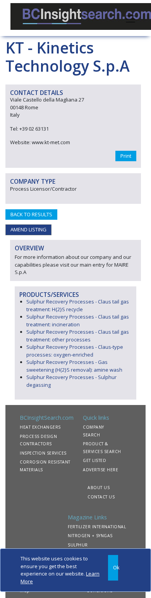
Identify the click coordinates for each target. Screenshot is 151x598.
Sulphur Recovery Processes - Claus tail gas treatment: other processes (77, 335)
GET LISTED (94, 460)
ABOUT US (99, 487)
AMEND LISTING (28, 229)
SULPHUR (78, 545)
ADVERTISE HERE (100, 469)
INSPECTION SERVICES (43, 453)
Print (125, 155)
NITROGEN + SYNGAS (90, 535)
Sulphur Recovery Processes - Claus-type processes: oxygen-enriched (74, 350)
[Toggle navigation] (130, 18)
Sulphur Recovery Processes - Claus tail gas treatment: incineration (77, 320)
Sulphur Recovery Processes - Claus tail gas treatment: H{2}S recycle (77, 305)
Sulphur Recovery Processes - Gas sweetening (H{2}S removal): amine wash (74, 365)
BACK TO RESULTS (31, 214)
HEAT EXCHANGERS (40, 427)
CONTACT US (101, 497)
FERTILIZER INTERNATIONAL (97, 526)
